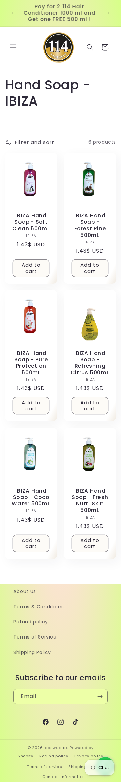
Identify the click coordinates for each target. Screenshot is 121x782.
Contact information (63, 776)
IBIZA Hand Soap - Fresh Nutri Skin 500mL (90, 500)
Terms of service (44, 766)
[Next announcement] (108, 13)
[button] (13, 47)
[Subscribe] (99, 696)
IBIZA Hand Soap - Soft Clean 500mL (31, 222)
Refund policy (30, 621)
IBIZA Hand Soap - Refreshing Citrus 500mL (90, 363)
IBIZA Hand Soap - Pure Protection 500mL (31, 363)
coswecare (56, 747)
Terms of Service (35, 636)
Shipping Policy (32, 652)
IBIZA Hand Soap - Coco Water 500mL (31, 497)
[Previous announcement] (12, 13)
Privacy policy (88, 756)
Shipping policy (84, 766)
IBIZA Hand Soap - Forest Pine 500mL (90, 225)
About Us (24, 591)
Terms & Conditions (38, 606)
